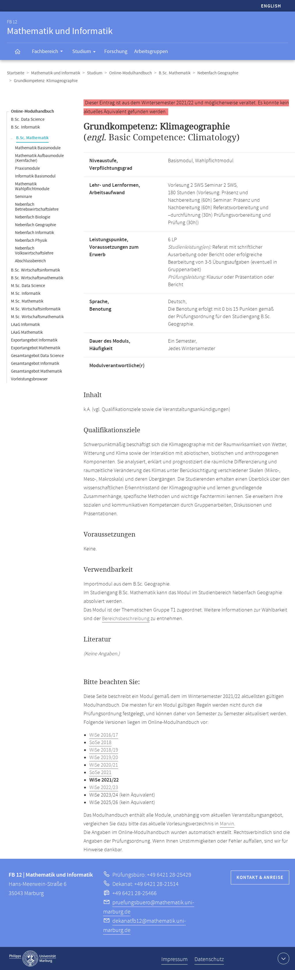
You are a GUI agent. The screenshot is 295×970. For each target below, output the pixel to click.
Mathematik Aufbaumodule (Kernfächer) (39, 158)
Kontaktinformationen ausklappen (283, 958)
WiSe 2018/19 (103, 750)
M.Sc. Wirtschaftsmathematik (37, 317)
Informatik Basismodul (35, 176)
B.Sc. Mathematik (174, 73)
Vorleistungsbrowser (29, 379)
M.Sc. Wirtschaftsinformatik (35, 309)
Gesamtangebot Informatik (35, 363)
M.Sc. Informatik (25, 293)
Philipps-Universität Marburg (32, 958)
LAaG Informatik (25, 324)
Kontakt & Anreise (260, 878)
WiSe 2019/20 (103, 757)
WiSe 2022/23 (103, 787)
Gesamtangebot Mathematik (36, 371)
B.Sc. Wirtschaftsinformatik (35, 270)
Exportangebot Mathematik (35, 348)
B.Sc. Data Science (27, 119)
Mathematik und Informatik (55, 73)
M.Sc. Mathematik (27, 301)
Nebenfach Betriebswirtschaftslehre (36, 207)
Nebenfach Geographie (217, 73)
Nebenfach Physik (31, 240)
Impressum (174, 959)
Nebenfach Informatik (34, 232)
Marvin (227, 823)
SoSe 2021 (100, 772)
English (271, 6)
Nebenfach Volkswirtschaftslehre (34, 251)
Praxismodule (27, 168)
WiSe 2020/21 (103, 765)
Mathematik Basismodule (37, 148)
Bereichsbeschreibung (126, 618)
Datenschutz (209, 959)
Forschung (115, 51)
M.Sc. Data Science (28, 285)
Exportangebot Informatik (34, 340)
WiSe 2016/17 (103, 735)
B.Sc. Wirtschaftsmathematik (37, 278)
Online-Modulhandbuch (130, 73)
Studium (81, 51)
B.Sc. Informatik (25, 127)
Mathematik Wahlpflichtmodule (32, 186)
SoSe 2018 (100, 742)
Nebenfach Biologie (32, 217)
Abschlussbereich (30, 261)
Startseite (15, 73)
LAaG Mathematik (27, 332)
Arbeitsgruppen (151, 51)
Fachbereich (45, 51)
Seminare (23, 196)
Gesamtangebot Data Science (37, 355)
